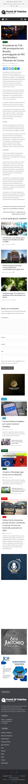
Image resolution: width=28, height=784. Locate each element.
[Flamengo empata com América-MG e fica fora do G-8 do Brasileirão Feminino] (5, 491)
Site (2, 351)
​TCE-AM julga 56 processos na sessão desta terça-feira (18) (15, 3)
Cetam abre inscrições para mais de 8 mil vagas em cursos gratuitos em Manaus (14, 207)
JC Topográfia (4, 723)
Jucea (2, 748)
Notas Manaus (4, 763)
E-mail (3, 344)
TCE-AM (3, 760)
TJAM (2, 757)
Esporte (4, 468)
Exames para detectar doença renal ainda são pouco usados (17, 442)
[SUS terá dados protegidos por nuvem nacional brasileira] (14, 409)
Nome (3, 337)
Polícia (4, 517)
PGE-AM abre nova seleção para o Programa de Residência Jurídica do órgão (14, 240)
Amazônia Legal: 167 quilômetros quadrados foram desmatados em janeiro (14, 295)
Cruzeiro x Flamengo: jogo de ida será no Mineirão (13, 473)
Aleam (2, 754)
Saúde (4, 418)
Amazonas (5, 42)
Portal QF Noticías (14, 65)
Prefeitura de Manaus (6, 732)
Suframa (3, 751)
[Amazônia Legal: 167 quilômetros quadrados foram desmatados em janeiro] (14, 278)
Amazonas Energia (5, 741)
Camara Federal (5, 738)
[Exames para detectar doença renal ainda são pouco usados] (5, 443)
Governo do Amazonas (6, 735)
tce (19, 65)
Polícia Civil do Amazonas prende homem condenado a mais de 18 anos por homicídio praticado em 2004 (13, 525)
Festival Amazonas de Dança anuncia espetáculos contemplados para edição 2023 (13, 267)
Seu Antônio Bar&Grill (6, 721)
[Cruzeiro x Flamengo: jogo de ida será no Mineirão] (14, 460)
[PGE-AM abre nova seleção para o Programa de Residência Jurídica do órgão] (14, 223)
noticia (8, 65)
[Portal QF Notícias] (3, 19)
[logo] (14, 695)
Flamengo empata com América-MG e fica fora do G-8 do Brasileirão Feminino (19, 490)
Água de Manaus (5, 744)
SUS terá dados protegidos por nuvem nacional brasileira (13, 424)
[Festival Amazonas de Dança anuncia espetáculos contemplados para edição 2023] (14, 251)
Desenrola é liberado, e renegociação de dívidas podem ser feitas (14, 213)
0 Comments (15, 63)
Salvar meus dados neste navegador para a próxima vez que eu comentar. (13, 362)
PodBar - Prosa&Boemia (6, 719)
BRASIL (5, 65)
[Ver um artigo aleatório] (25, 19)
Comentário (5, 317)
